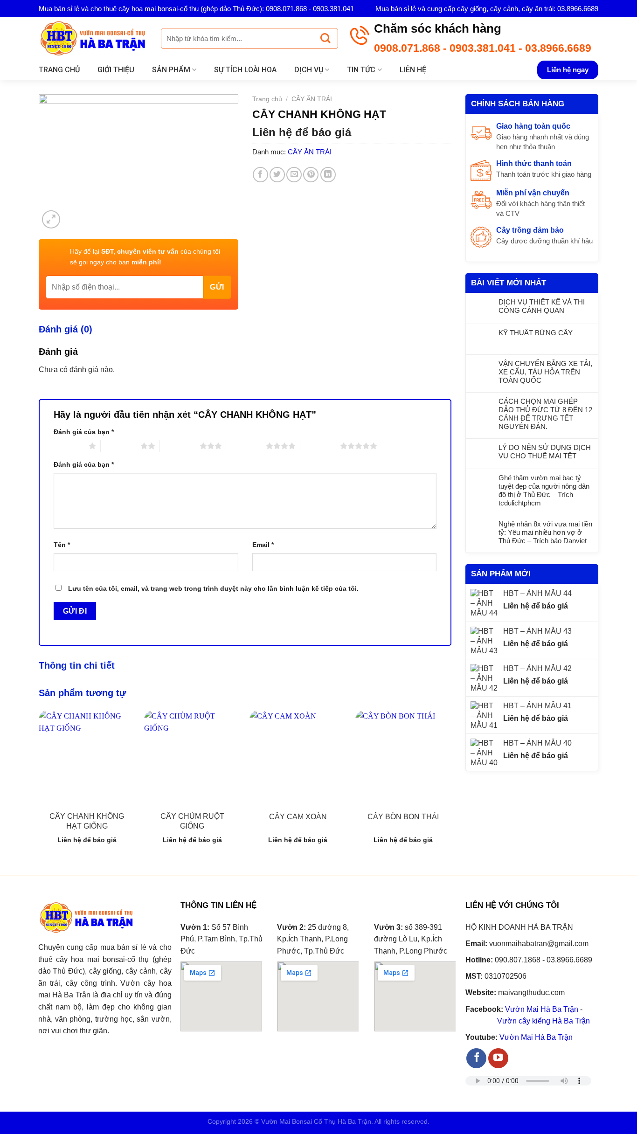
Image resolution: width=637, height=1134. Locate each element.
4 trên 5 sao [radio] (246, 445)
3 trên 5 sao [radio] (180, 445)
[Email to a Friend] (294, 174)
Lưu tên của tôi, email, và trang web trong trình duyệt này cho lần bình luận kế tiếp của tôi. (213, 588)
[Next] (451, 785)
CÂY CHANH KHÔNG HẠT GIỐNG (86, 821)
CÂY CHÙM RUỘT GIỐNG (192, 821)
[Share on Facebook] (260, 174)
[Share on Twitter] (277, 174)
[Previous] (39, 785)
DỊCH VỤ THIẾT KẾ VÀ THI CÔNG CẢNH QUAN (542, 306)
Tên (62, 544)
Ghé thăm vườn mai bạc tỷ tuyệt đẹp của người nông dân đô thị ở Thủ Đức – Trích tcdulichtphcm (544, 490)
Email (263, 544)
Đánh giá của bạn (84, 432)
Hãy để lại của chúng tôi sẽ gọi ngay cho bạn (145, 256)
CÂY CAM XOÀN (298, 817)
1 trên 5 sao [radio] (69, 445)
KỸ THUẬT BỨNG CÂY (536, 333)
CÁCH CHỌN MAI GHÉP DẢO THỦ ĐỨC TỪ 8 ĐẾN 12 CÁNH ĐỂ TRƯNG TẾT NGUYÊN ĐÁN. (545, 413)
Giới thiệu (115, 69)
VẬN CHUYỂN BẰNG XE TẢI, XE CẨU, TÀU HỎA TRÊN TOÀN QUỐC (545, 372)
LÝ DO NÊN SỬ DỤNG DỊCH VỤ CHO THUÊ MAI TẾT (545, 451)
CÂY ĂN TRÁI (311, 99)
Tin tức (361, 69)
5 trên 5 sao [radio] (320, 445)
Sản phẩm (171, 69)
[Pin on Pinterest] (310, 174)
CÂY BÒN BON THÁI (403, 817)
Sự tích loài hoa (245, 69)
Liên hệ (413, 69)
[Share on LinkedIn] (328, 174)
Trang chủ (59, 69)
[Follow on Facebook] (476, 1058)
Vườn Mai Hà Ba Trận (541, 1009)
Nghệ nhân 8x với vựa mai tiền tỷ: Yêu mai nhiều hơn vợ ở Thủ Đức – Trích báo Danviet (545, 532)
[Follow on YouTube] (498, 1058)
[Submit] (325, 38)
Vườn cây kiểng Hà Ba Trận (543, 1021)
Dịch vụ (308, 69)
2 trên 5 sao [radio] (120, 445)
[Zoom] (51, 219)
